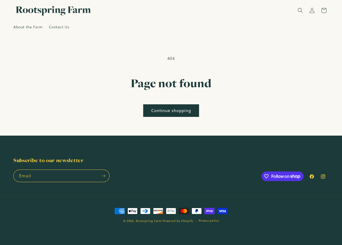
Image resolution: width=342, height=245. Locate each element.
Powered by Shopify (177, 221)
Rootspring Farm (149, 221)
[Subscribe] (103, 176)
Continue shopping (171, 110)
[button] (300, 10)
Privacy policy (209, 221)
